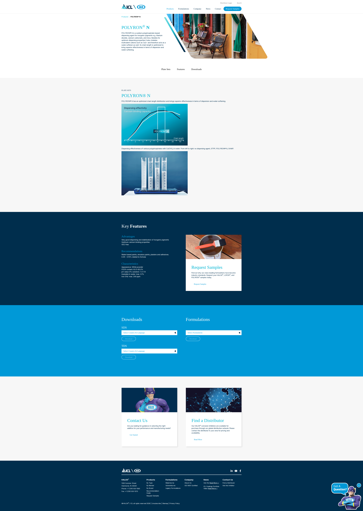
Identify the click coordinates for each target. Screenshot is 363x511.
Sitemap (165, 503)
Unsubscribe (156, 503)
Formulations (183, 9)
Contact (218, 9)
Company (197, 9)
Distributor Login (226, 3)
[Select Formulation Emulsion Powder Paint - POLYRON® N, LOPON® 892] (186, 328)
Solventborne (170, 485)
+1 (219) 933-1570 (131, 491)
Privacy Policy (174, 503)
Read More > (214, 483)
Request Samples (232, 9)
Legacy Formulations (173, 488)
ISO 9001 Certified (191, 485)
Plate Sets (165, 69)
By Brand (150, 488)
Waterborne (170, 483)
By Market (150, 485)
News (208, 9)
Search (239, 3)
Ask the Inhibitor (228, 485)
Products (170, 9)
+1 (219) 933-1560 (133, 489)
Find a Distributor (229, 483)
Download (128, 339)
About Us (188, 483)
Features (181, 69)
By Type (149, 483)
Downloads (196, 69)
